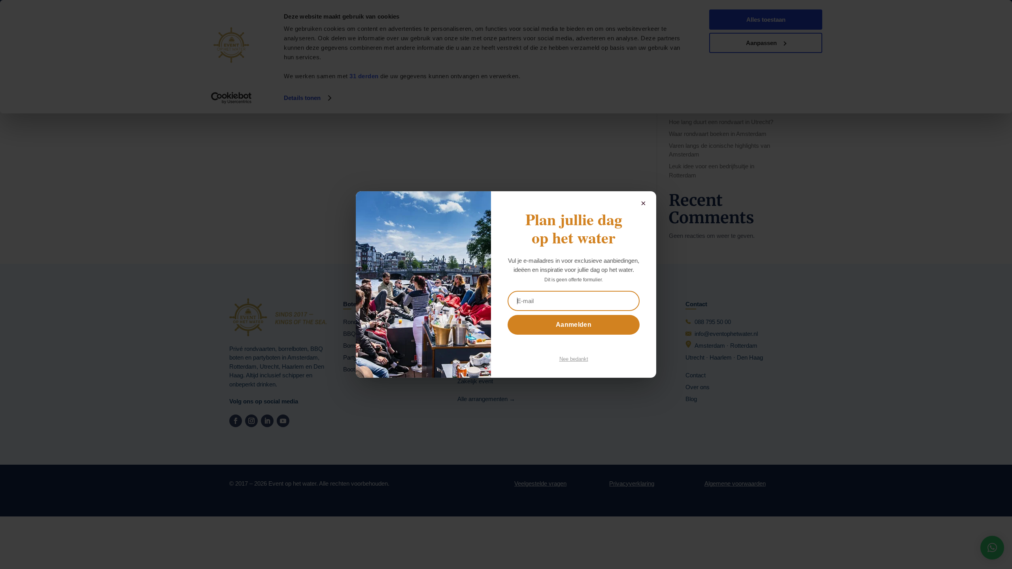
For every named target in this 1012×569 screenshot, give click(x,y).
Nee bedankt (573, 359)
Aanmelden (573, 324)
